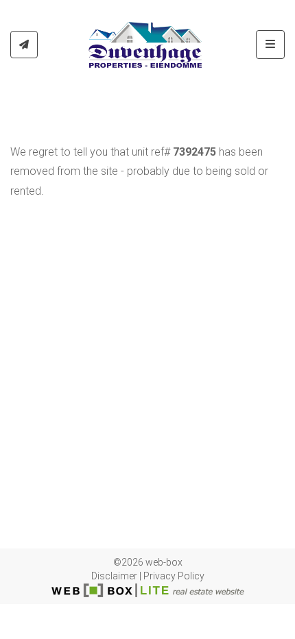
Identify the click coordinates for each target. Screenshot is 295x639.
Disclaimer (114, 575)
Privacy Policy (173, 575)
